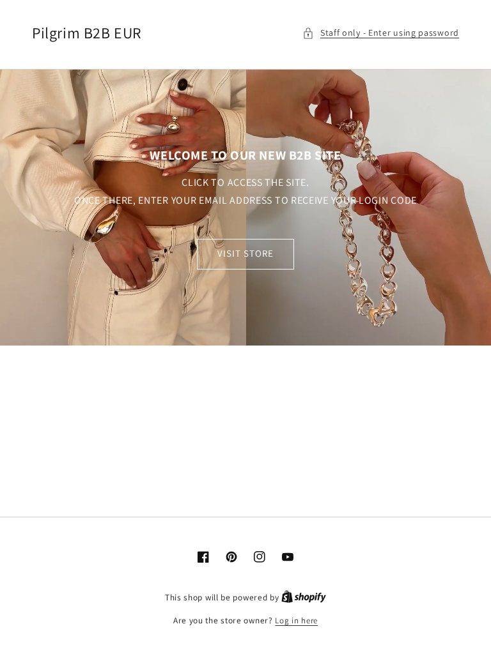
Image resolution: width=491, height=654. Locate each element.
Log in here (296, 620)
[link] (245, 208)
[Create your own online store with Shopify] (303, 597)
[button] (380, 33)
